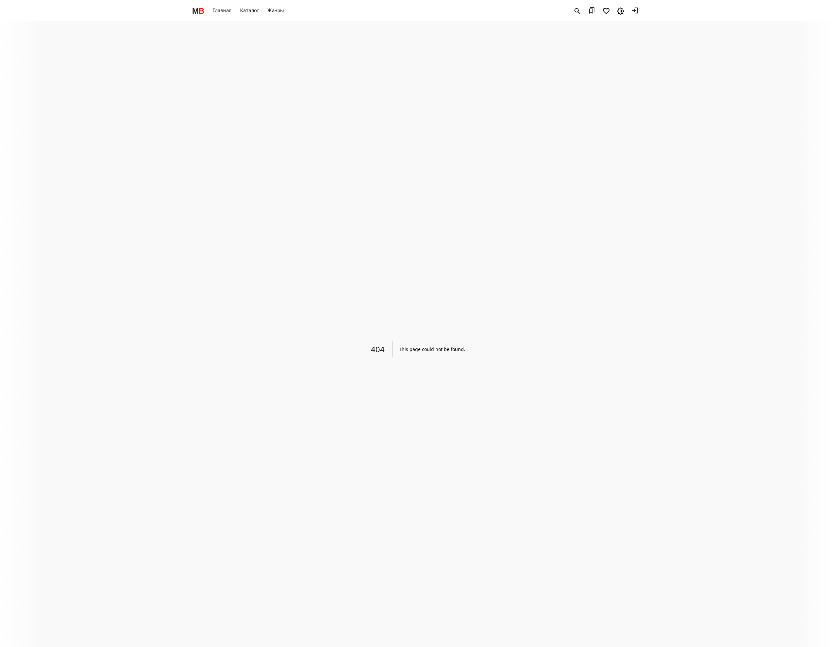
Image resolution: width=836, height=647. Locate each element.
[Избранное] (606, 11)
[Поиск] (577, 11)
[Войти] (635, 11)
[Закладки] (591, 11)
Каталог (250, 10)
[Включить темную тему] (620, 11)
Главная (222, 10)
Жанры (275, 10)
